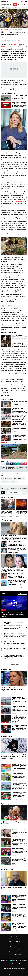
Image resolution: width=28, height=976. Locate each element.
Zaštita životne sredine (6, 481)
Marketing (9, 968)
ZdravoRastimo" (19, 201)
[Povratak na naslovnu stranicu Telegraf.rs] (4, 1)
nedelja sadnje (8, 478)
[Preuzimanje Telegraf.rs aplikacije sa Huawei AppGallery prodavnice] (23, 960)
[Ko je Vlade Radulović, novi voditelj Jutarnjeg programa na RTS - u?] (6, 404)
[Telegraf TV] (19, 964)
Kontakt (18, 971)
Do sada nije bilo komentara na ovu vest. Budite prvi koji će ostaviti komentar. (14, 489)
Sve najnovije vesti (14, 664)
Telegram (3, 470)
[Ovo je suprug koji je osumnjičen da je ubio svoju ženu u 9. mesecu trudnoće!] (6, 338)
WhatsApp (16, 468)
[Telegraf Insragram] (15, 964)
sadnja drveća (21, 478)
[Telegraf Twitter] (12, 964)
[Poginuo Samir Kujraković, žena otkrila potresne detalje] (6, 431)
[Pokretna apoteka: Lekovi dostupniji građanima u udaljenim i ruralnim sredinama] (14, 678)
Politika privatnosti (12, 971)
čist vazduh (14, 481)
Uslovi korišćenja (19, 473)
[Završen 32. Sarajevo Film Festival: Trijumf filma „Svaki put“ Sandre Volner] (6, 917)
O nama (4, 968)
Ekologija (15, 478)
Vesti (2, 29)
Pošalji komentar (14, 492)
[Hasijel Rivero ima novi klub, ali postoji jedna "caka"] (14, 812)
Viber (21, 468)
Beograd (6, 29)
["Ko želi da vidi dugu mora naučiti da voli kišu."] (14, 878)
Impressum (14, 968)
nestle (2, 478)
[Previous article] (1, 488)
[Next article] (27, 488)
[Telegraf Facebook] (8, 964)
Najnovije (6, 669)
